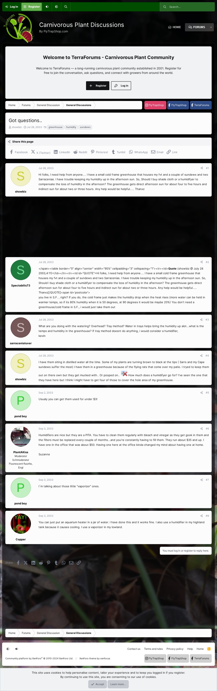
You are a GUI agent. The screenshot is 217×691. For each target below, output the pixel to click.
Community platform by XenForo (39, 658)
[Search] (65, 6)
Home (177, 27)
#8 (207, 515)
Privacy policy (175, 648)
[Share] (201, 168)
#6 (207, 428)
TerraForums (201, 105)
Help (190, 648)
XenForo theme (87, 658)
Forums (199, 27)
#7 (207, 479)
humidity (71, 127)
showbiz (17, 127)
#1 (207, 168)
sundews (85, 127)
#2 (207, 262)
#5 (207, 392)
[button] (56, 6)
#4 (207, 355)
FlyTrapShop (156, 105)
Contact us (133, 648)
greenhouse (56, 127)
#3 (207, 319)
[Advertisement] (108, 226)
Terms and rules (153, 648)
